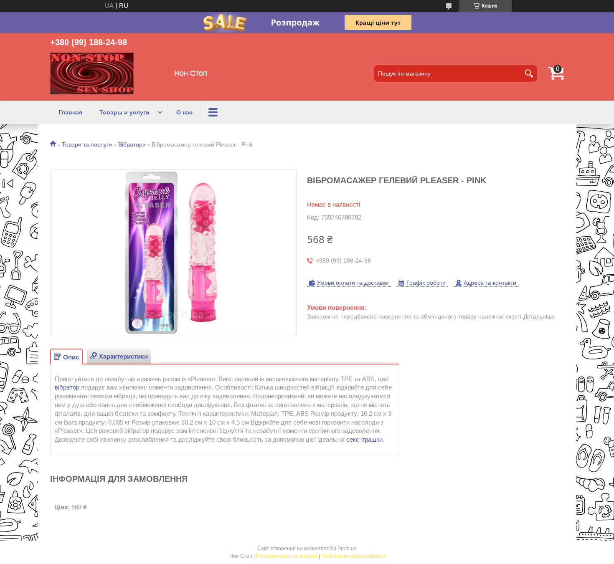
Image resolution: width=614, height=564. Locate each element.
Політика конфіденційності (353, 556)
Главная (70, 112)
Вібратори (132, 144)
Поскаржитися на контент (286, 556)
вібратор (67, 387)
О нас (184, 112)
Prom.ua (347, 548)
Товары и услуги (124, 112)
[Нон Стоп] (92, 73)
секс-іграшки (364, 439)
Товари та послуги (87, 144)
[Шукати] (528, 73)
